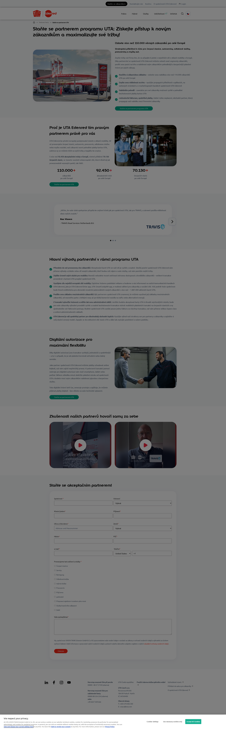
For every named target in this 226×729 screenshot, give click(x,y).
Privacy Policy (109, 727)
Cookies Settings (152, 722)
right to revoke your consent (61, 727)
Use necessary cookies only (172, 722)
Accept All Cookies (193, 722)
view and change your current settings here (18, 727)
